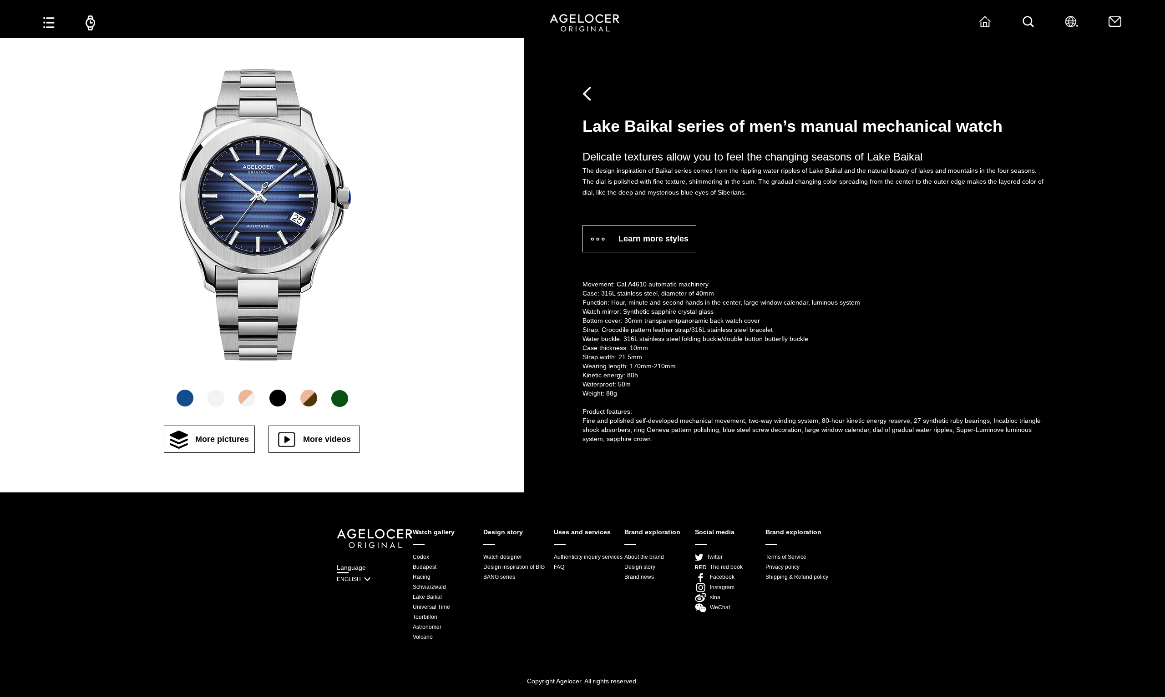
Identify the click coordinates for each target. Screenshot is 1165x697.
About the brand (644, 557)
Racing (422, 577)
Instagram (722, 587)
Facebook (722, 577)
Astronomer (427, 627)
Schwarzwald (429, 587)
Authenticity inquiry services (588, 557)
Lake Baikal (427, 597)
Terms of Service (785, 557)
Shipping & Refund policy (796, 577)
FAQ (559, 567)
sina (715, 597)
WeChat (720, 607)
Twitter (715, 557)
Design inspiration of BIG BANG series (514, 572)
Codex (421, 557)
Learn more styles (653, 238)
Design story (639, 567)
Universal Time (431, 607)
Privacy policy (782, 567)
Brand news (639, 577)
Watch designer (502, 557)
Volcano (423, 637)
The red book (726, 567)
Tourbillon (425, 617)
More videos (327, 439)
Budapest (424, 567)
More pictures (222, 439)
